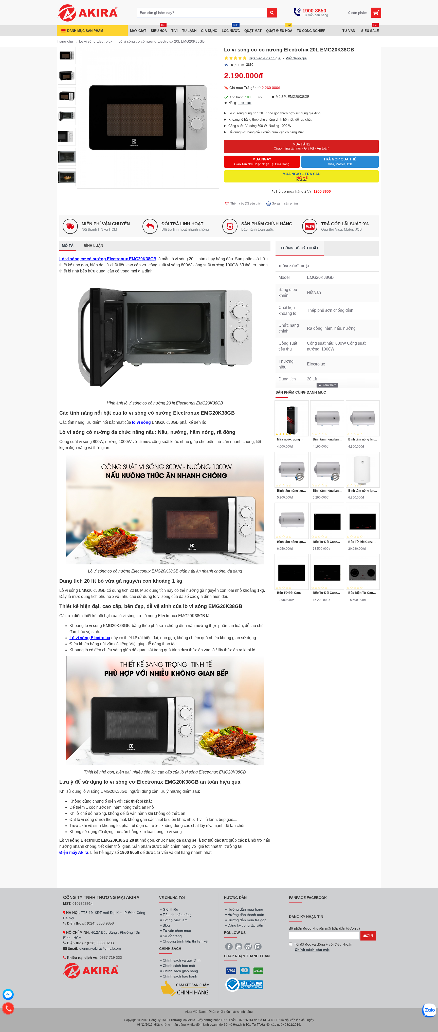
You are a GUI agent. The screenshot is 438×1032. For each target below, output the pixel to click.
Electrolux (244, 103)
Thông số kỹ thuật (300, 248)
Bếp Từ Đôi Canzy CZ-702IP (362, 542)
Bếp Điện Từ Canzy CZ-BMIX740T (362, 593)
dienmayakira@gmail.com (100, 948)
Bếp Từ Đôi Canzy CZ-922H (327, 593)
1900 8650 (322, 191)
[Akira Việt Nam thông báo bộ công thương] (244, 985)
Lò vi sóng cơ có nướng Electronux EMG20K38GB (107, 259)
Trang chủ (65, 41)
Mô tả (68, 246)
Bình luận (93, 246)
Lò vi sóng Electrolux (95, 41)
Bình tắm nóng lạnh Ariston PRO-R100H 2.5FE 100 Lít (291, 542)
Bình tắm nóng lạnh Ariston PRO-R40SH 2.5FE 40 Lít (327, 439)
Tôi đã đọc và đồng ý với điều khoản (323, 947)
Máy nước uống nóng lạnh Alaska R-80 (291, 439)
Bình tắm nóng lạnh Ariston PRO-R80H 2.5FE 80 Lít (327, 490)
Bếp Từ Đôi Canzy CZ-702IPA (291, 593)
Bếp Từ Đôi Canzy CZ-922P (327, 542)
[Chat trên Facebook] (8, 995)
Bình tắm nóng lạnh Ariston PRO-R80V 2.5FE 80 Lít (291, 490)
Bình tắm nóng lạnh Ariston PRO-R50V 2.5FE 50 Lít (362, 439)
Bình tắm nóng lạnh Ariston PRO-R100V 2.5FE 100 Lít (362, 490)
